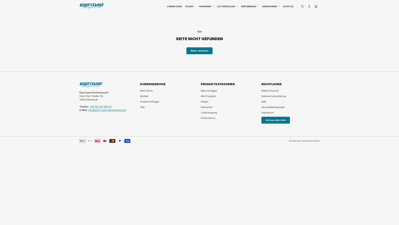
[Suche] (302, 6)
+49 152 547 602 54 (100, 106)
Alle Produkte (208, 96)
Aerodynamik (269, 6)
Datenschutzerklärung (273, 96)
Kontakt (144, 96)
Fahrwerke (205, 6)
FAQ (142, 107)
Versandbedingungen (273, 107)
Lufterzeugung (226, 6)
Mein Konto (146, 90)
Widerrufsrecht (270, 90)
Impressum (267, 112)
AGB (263, 101)
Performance (248, 6)
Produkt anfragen (149, 101)
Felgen (189, 6)
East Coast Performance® (308, 141)
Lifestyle (288, 6)
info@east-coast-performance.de (107, 110)
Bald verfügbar (209, 90)
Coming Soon (174, 6)
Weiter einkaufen (199, 50)
